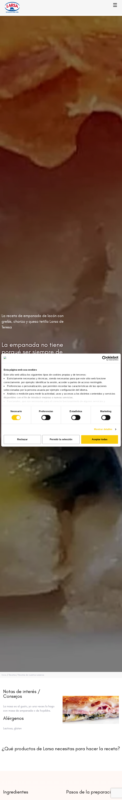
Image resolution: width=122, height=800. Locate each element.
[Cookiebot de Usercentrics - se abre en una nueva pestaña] (104, 358)
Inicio (4, 675)
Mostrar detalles (103, 429)
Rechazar (22, 439)
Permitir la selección (61, 439)
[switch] (42, 416)
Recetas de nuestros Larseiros (31, 675)
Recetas (12, 675)
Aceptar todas (99, 439)
